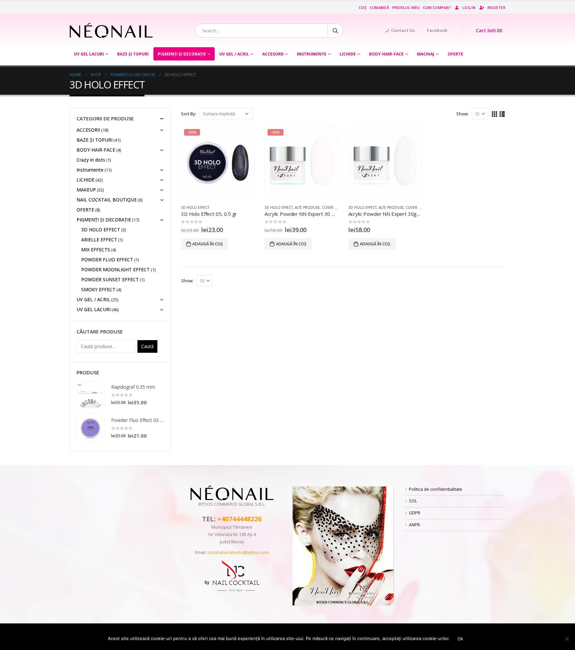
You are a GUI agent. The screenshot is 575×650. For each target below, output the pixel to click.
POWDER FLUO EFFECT (107, 259)
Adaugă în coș (207, 244)
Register (496, 7)
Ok (460, 638)
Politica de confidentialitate (435, 489)
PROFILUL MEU (406, 7)
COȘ (362, 7)
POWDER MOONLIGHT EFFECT (115, 269)
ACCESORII (273, 54)
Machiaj (425, 54)
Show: (462, 114)
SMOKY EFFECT (98, 289)
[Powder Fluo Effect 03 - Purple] (90, 428)
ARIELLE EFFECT (99, 239)
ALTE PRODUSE (307, 207)
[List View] (502, 114)
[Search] (335, 30)
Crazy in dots (91, 160)
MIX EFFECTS (95, 249)
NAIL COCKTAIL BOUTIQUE (107, 199)
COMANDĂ (379, 7)
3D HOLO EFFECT (195, 207)
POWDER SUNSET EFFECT (110, 279)
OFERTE (455, 54)
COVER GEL (331, 207)
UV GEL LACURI (89, 54)
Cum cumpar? (437, 7)
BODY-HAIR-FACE (386, 54)
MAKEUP (86, 190)
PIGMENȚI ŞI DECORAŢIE (182, 54)
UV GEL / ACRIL (234, 54)
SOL (413, 501)
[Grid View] (494, 114)
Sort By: (188, 114)
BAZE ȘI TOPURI (133, 54)
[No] (566, 638)
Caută (147, 346)
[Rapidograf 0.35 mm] (90, 395)
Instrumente (311, 54)
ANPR (414, 525)
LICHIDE (348, 54)
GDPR (414, 513)
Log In (469, 7)
